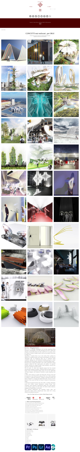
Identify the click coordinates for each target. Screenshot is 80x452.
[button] (40, 10)
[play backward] (25, 398)
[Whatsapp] (30, 16)
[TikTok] (36, 16)
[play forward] (54, 398)
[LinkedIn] (47, 16)
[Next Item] (54, 421)
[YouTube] (39, 16)
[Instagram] (33, 16)
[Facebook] (44, 16)
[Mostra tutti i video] (40, 346)
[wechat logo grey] (50, 16)
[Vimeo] (41, 16)
